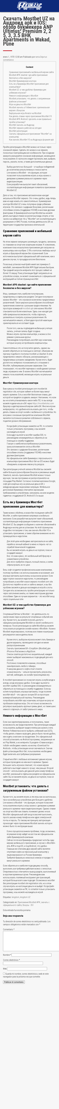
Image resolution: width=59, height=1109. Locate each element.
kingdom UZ (25, 897)
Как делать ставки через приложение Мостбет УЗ (30, 116)
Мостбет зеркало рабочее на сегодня (25, 128)
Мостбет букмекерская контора (22, 81)
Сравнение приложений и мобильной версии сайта (31, 72)
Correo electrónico (11, 960)
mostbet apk (28, 308)
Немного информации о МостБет (23, 96)
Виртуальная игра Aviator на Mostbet (25, 113)
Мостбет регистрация (18, 131)
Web (5, 969)
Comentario (8, 929)
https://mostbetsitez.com (43, 403)
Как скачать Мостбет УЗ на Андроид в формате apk (31, 139)
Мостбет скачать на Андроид (21, 125)
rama (37, 57)
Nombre (7, 955)
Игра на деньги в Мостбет (20, 104)
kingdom (15, 897)
